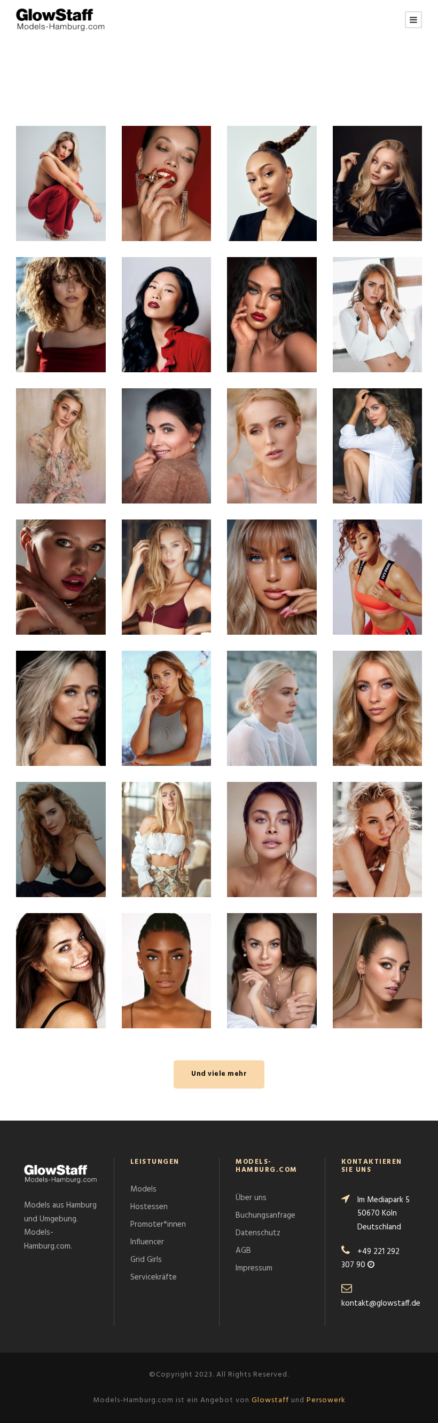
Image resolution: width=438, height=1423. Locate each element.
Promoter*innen (158, 1224)
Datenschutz (258, 1233)
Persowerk (326, 1400)
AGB (243, 1250)
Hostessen (149, 1207)
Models (143, 1189)
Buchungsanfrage (265, 1215)
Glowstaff (270, 1400)
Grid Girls (146, 1259)
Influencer (147, 1242)
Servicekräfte (153, 1277)
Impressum (254, 1268)
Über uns (251, 1198)
